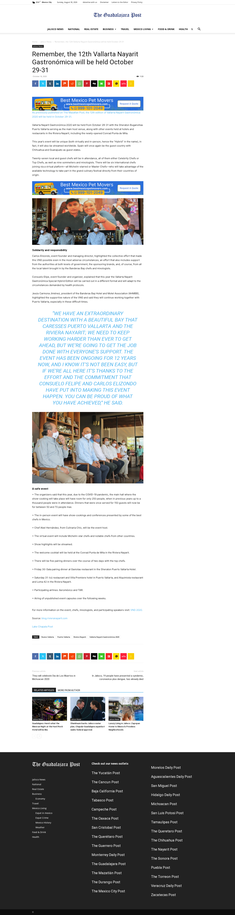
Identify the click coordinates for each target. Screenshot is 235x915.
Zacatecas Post (163, 895)
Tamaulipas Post (164, 822)
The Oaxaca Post (105, 818)
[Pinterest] (87, 83)
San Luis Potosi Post (167, 813)
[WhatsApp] (79, 83)
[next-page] (39, 736)
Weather (40, 827)
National (74, 29)
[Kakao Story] (116, 83)
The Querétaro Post (107, 837)
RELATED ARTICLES (44, 690)
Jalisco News (55, 29)
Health (183, 29)
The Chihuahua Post (167, 840)
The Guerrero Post (106, 846)
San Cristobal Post (106, 828)
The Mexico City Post (108, 891)
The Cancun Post (105, 782)
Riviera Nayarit (80, 637)
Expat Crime (41, 817)
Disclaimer (104, 2)
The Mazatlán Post (107, 873)
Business (108, 29)
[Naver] (101, 83)
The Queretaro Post (166, 831)
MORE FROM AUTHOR (69, 690)
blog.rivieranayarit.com (54, 618)
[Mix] (65, 83)
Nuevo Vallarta (47, 637)
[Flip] (109, 83)
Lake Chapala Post (42, 626)
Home (35, 41)
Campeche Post (104, 809)
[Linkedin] (57, 83)
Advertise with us (90, 2)
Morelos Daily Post (166, 768)
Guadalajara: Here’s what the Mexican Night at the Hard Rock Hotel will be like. (47, 726)
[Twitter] (192, 29)
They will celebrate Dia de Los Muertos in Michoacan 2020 (53, 677)
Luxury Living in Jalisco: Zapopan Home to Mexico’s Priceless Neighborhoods (124, 726)
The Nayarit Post (164, 849)
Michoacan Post (164, 804)
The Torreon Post (165, 877)
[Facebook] (35, 83)
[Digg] (94, 83)
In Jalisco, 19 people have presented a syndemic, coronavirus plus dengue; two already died (117, 677)
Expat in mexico (43, 813)
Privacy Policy (136, 2)
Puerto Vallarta (63, 637)
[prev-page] (34, 736)
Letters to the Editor (120, 2)
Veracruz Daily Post (166, 886)
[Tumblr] (50, 83)
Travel (125, 29)
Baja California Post (107, 791)
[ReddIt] (72, 83)
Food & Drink (166, 29)
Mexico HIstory (43, 822)
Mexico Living (142, 29)
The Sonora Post (164, 858)
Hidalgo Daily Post (165, 795)
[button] (199, 29)
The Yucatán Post (106, 773)
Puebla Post (160, 868)
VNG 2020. (136, 609)
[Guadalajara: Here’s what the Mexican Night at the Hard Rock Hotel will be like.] (49, 709)
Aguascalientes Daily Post (171, 777)
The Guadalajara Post (109, 864)
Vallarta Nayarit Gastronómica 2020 (104, 637)
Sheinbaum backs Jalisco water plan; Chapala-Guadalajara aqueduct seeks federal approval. (87, 726)
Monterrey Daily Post (108, 855)
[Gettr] (123, 83)
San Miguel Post (164, 786)
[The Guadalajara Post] (117, 15)
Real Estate (91, 29)
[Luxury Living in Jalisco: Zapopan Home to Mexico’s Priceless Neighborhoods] (126, 709)
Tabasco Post (102, 800)
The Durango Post (106, 882)
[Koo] (131, 83)
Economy (40, 798)
